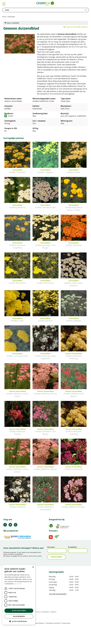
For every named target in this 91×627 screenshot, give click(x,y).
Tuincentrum (37, 612)
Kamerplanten (45, 612)
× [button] (33, 567)
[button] (18, 621)
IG (15, 525)
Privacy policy (66, 623)
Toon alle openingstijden (57, 594)
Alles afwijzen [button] (19, 616)
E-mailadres (72, 547)
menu (4, 4)
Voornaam (51, 547)
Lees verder (18, 584)
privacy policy (37, 556)
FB (5, 525)
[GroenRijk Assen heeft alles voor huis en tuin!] (45, 4)
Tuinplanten (53, 612)
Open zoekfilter (12, 23)
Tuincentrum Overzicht (53, 623)
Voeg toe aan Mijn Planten (77, 27)
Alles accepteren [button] (19, 611)
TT (10, 525)
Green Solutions (39, 623)
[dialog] (19, 595)
